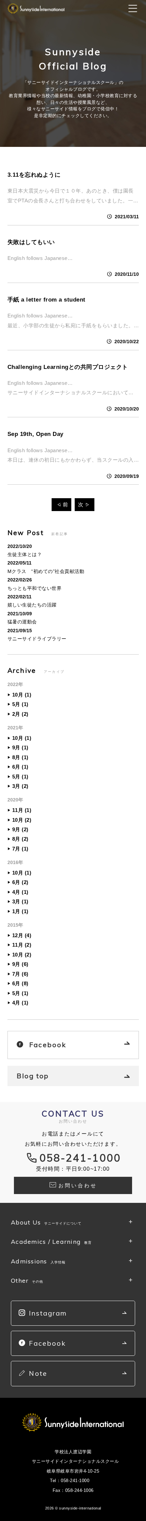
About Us (46, 1222)
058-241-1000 (80, 1157)
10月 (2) (22, 820)
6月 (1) (20, 767)
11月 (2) (22, 945)
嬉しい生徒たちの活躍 (32, 605)
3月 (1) (20, 901)
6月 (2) (20, 882)
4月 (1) (20, 892)
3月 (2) (20, 786)
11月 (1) (22, 810)
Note (38, 1373)
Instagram (48, 1313)
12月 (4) (22, 935)
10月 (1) (22, 695)
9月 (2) (20, 829)
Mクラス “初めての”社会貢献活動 (46, 571)
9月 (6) (20, 964)
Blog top (33, 1076)
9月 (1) (20, 747)
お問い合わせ (77, 1185)
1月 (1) (20, 911)
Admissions (38, 1261)
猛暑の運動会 (22, 621)
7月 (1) (20, 849)
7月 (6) (20, 974)
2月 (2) (20, 714)
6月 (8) (20, 983)
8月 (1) (20, 757)
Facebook (47, 1044)
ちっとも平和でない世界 (34, 588)
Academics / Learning (51, 1241)
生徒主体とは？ (24, 554)
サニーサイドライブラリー (37, 638)
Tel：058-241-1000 (69, 1480)
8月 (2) (20, 839)
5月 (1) (20, 704)
